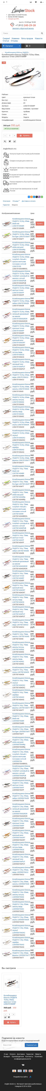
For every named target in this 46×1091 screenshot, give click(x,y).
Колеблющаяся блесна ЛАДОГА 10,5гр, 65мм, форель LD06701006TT (21, 458)
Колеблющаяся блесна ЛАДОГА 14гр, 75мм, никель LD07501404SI (21, 634)
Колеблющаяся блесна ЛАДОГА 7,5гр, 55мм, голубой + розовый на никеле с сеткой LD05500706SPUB (21, 771)
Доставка (21, 1054)
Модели (15, 205)
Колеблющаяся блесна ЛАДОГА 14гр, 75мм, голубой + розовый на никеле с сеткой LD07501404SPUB (21, 523)
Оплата (13, 1054)
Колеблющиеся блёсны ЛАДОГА (16, 52)
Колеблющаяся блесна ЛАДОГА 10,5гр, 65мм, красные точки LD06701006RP (10, 999)
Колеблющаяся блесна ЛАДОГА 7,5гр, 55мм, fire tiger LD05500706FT (21, 729)
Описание (6, 201)
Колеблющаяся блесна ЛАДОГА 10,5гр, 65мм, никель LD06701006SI (21, 386)
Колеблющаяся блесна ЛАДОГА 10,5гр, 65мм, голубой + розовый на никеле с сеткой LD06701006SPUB (21, 276)
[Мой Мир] (34, 197)
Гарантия (6, 205)
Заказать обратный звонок (23, 28)
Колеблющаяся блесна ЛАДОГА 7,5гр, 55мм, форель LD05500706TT (21, 953)
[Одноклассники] (31, 197)
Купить (26, 135)
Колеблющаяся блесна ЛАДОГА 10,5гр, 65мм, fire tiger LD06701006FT (21, 234)
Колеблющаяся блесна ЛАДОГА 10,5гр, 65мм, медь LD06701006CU (21, 375)
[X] (37, 197)
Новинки (15, 38)
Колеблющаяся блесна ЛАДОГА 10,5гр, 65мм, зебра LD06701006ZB (21, 301)
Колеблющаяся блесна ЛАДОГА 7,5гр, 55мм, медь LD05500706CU (21, 870)
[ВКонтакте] (29, 197)
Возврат (7, 1056)
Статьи (6, 41)
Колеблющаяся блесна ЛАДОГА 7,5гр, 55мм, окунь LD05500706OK (21, 917)
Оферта (38, 1054)
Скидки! (6, 38)
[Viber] (39, 197)
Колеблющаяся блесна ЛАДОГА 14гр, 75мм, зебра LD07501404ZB (21, 548)
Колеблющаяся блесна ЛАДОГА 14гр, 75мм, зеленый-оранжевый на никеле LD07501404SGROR (21, 561)
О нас (6, 1054)
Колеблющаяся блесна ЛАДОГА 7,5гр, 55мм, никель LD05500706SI (21, 881)
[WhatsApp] (42, 197)
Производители (18, 1056)
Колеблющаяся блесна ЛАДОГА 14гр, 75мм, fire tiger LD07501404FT (21, 481)
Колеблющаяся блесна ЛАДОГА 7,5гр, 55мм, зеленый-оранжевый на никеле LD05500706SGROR (21, 809)
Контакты (29, 1056)
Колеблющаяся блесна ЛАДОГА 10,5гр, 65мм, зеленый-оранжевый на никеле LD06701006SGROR (21, 314)
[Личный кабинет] (41, 2)
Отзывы (14, 41)
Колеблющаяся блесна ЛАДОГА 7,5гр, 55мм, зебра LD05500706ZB (21, 796)
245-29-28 (26, 25)
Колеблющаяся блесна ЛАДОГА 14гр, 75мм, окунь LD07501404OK (21, 669)
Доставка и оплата (28, 201)
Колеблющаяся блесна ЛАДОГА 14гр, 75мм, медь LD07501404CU (21, 622)
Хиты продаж (27, 38)
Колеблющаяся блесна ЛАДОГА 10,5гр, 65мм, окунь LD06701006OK (21, 422)
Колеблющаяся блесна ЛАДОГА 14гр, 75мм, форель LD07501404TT (21, 705)
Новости (38, 38)
